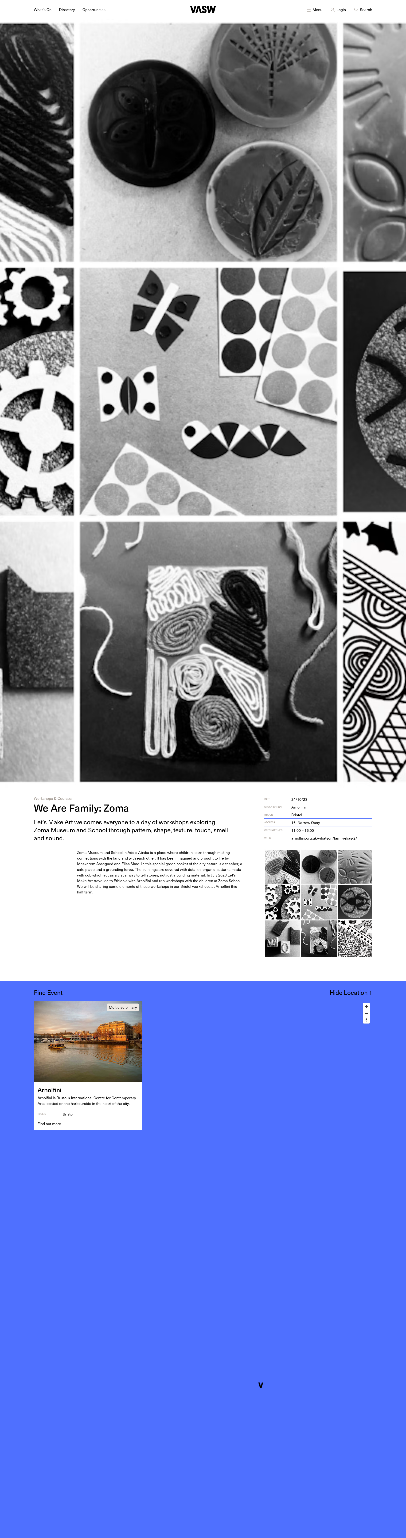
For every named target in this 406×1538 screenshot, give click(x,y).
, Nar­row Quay (305, 822)
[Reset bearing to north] (366, 1020)
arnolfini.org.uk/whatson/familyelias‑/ (324, 838)
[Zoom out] (366, 1013)
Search (366, 9)
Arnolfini (298, 807)
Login (341, 9)
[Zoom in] (366, 1006)
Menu (317, 9)
